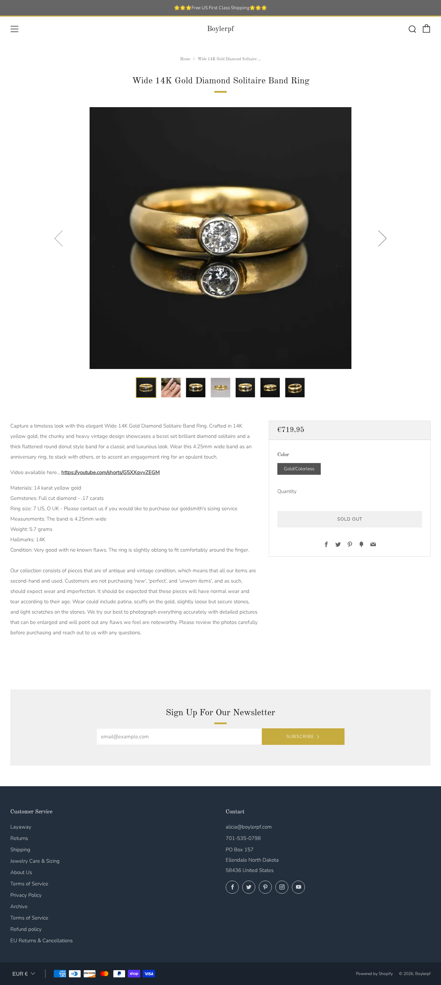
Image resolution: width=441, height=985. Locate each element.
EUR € (20, 974)
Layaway (20, 826)
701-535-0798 (243, 838)
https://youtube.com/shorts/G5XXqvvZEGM (110, 472)
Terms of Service (29, 883)
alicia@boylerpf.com (249, 826)
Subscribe (300, 736)
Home (185, 59)
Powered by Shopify (374, 973)
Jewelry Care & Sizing (35, 861)
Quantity (287, 491)
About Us (21, 872)
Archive (19, 906)
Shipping (20, 849)
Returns (19, 838)
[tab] (146, 387)
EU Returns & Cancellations (41, 940)
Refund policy (26, 929)
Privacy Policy (26, 895)
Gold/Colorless (299, 468)
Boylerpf (220, 29)
